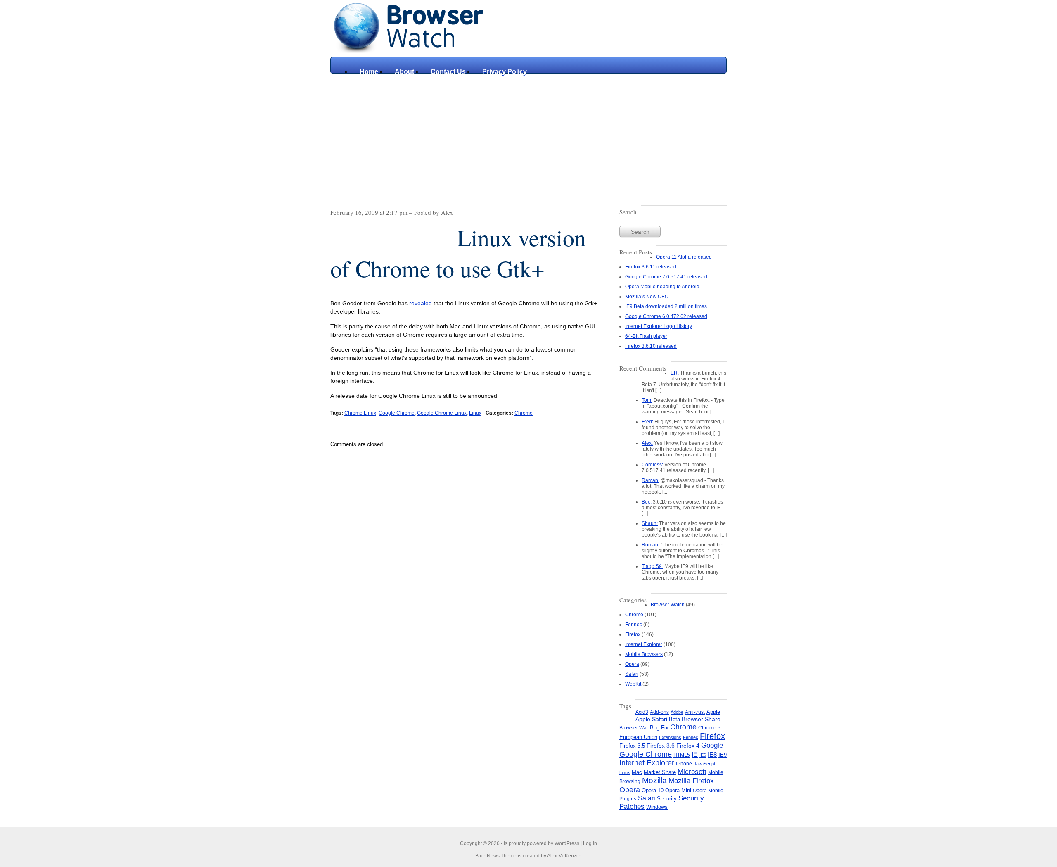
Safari (631, 674)
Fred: (647, 422)
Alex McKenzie (564, 856)
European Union (638, 737)
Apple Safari (651, 719)
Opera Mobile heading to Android (662, 287)
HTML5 (681, 755)
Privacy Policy (504, 71)
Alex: (647, 443)
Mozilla (654, 780)
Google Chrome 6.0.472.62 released (666, 316)
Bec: (647, 502)
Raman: (650, 480)
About (404, 71)
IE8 (712, 754)
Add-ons (659, 712)
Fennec (633, 624)
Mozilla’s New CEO (646, 296)
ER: (675, 373)
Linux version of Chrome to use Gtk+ (458, 253)
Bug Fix (659, 727)
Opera (632, 664)
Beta (674, 719)
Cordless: (652, 465)
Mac (637, 772)
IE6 (702, 755)
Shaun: (650, 523)
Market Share (660, 772)
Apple (713, 712)
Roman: (650, 545)
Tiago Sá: (652, 566)
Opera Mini (678, 790)
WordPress (567, 843)
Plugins (627, 799)
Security (667, 799)
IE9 (722, 755)
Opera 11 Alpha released (684, 257)
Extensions (670, 737)
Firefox (632, 634)
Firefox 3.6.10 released (651, 346)
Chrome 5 (709, 727)
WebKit (633, 684)
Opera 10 (653, 790)
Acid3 (641, 712)
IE (695, 754)
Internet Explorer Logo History (658, 326)
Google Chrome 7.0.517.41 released (666, 277)
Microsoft (692, 771)
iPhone (684, 764)
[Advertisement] (528, 135)
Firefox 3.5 (632, 746)
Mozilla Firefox (691, 780)
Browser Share (701, 719)
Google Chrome (397, 413)
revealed (420, 303)
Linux (475, 413)
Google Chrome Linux (442, 413)
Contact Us (448, 71)
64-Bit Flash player (646, 336)
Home (369, 71)
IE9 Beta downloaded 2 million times (666, 306)
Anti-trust (695, 712)
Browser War (633, 728)
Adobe (677, 712)
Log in (590, 843)
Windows (657, 807)
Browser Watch (668, 605)
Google (712, 745)
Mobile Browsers (644, 654)
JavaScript (704, 763)
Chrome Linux (360, 413)
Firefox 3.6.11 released (650, 267)
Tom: (647, 400)
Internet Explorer (643, 644)
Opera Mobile (708, 790)
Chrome (523, 413)
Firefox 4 (687, 746)
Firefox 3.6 (661, 745)
